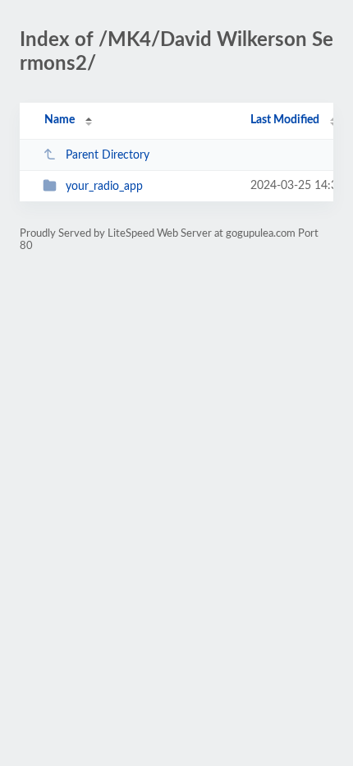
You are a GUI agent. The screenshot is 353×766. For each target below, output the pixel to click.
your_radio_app (104, 186)
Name (59, 120)
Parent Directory (107, 155)
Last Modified (284, 120)
